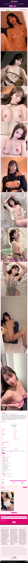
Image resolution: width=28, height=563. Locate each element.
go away (16, 558)
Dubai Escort (9, 413)
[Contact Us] (18, 6)
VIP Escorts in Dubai (14, 512)
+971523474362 (23, 9)
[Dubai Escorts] (14, 2)
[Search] (17, 6)
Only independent (4, 520)
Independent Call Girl (14, 413)
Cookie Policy (14, 561)
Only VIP (2, 519)
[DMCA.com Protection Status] (14, 557)
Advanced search (14, 523)
